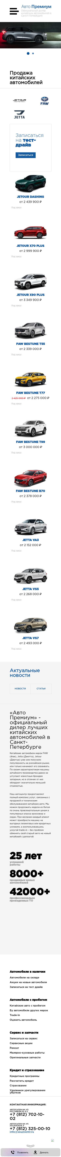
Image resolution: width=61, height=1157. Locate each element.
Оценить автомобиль (23, 1020)
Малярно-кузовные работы (27, 1053)
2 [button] (33, 53)
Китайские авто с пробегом (27, 1006)
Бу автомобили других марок (29, 1010)
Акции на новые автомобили (28, 982)
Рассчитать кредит (22, 1081)
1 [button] (28, 53)
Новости (20, 689)
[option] (30, 35)
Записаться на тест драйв (26, 987)
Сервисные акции (21, 1043)
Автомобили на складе (24, 978)
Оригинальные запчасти (25, 1057)
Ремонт (14, 1048)
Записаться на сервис (23, 1039)
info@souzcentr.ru (22, 1132)
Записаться (25, 155)
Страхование (18, 1086)
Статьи (41, 689)
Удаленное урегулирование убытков (27, 1091)
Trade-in (15, 1015)
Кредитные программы (24, 1076)
